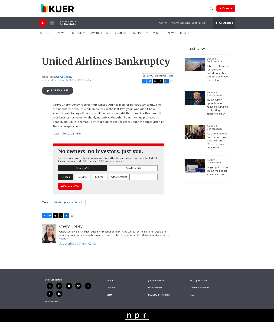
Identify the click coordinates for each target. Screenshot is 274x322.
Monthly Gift (82, 168)
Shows (77, 33)
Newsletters (177, 33)
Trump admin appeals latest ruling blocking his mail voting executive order (217, 106)
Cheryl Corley (63, 76)
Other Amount (119, 176)
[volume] (52, 23)
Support (139, 33)
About (110, 280)
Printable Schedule (199, 288)
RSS (192, 295)
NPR (78, 133)
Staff (109, 295)
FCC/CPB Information (159, 295)
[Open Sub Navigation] (53, 33)
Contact (111, 288)
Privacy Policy (155, 288)
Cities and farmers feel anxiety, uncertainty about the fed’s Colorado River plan (217, 73)
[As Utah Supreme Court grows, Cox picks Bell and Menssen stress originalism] (195, 132)
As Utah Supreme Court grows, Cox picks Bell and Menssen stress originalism (217, 140)
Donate (227, 8)
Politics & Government (214, 93)
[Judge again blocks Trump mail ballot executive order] (195, 165)
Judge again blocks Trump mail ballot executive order (217, 171)
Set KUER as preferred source (159, 75)
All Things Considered (68, 202)
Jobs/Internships (156, 280)
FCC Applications (198, 280)
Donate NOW (71, 186)
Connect (121, 33)
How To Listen (98, 33)
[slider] (57, 23)
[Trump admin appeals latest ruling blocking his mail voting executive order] (195, 98)
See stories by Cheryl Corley (77, 243)
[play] (42, 23)
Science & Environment (214, 60)
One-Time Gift (133, 168)
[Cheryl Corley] (49, 233)
